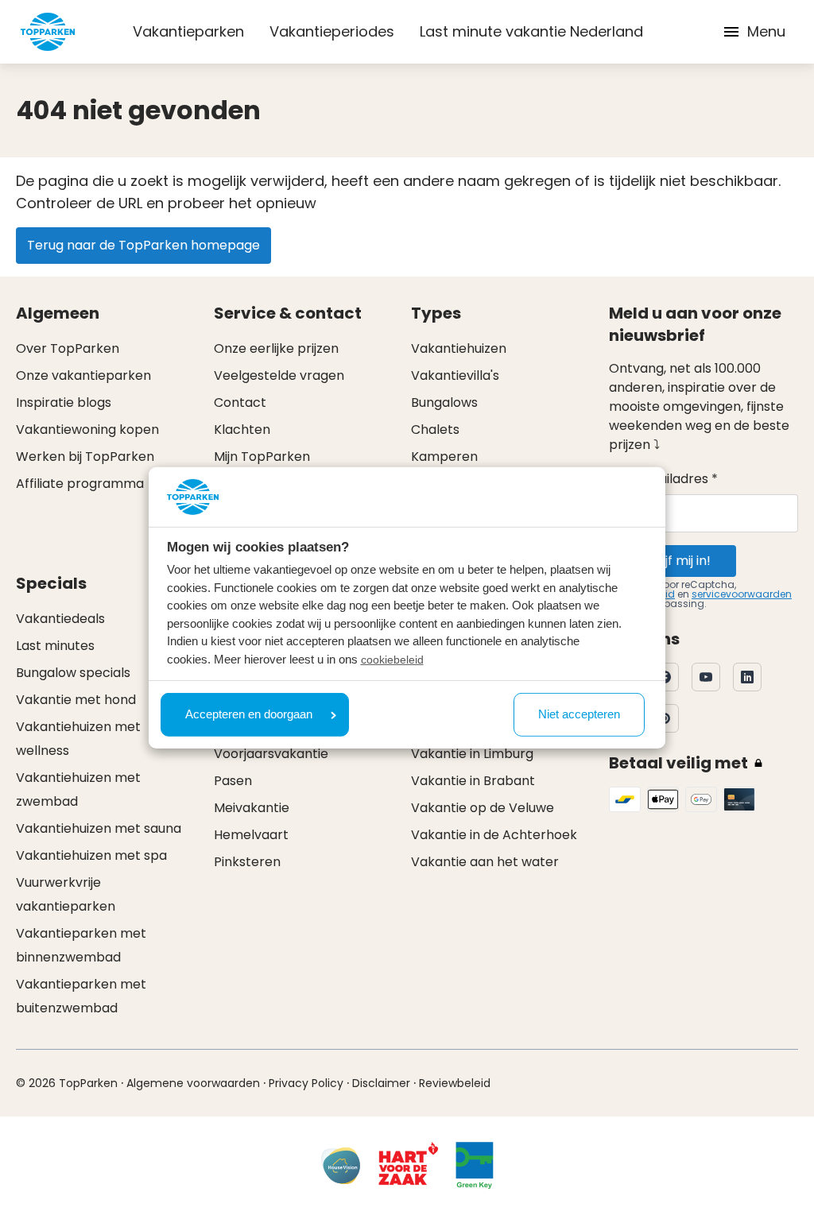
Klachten (242, 429)
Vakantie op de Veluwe (482, 808)
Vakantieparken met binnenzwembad (81, 945)
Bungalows (444, 402)
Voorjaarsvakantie (271, 754)
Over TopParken (67, 348)
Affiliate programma (80, 483)
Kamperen (444, 456)
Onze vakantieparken (83, 375)
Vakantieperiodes (331, 31)
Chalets (435, 429)
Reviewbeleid (454, 1083)
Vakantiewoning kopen (87, 429)
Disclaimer (381, 1083)
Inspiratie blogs (63, 402)
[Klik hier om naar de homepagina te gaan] (47, 32)
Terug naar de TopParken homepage (143, 245)
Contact (240, 402)
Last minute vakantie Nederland (531, 31)
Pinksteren (247, 862)
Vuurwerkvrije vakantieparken (65, 894)
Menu (766, 31)
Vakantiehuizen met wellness (78, 739)
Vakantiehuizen (458, 348)
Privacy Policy (306, 1083)
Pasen (233, 781)
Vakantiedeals (60, 618)
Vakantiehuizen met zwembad (78, 789)
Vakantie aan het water (485, 862)
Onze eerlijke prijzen (276, 348)
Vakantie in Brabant (473, 781)
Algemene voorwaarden (193, 1083)
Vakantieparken (188, 31)
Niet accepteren (579, 714)
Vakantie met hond (76, 700)
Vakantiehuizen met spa (91, 855)
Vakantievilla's (455, 375)
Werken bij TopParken (85, 456)
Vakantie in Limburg (472, 754)
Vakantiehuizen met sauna (98, 828)
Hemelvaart (251, 835)
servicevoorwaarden (742, 594)
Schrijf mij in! (672, 560)
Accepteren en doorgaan (248, 714)
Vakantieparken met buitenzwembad (81, 996)
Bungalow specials (73, 673)
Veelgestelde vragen (279, 375)
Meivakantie (251, 808)
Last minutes (55, 646)
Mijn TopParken (262, 456)
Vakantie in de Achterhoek (494, 835)
